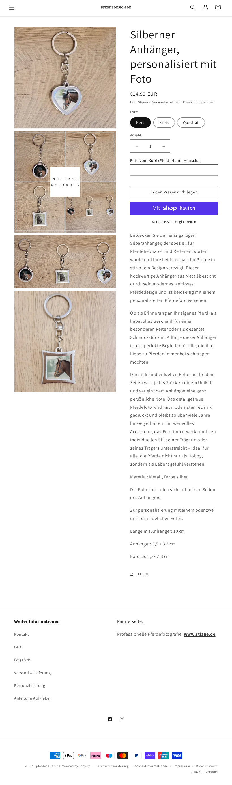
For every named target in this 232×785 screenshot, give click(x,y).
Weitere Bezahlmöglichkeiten (174, 222)
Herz (140, 122)
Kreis (164, 122)
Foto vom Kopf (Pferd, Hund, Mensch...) (166, 160)
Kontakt (21, 634)
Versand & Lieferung (32, 672)
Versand (159, 102)
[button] (12, 7)
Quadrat (191, 122)
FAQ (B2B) (23, 659)
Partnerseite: (130, 621)
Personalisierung (29, 685)
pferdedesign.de (48, 766)
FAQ (17, 646)
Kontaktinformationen (151, 766)
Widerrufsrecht (207, 766)
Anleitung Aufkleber (32, 698)
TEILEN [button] (142, 574)
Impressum (181, 766)
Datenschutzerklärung (112, 766)
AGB (197, 772)
